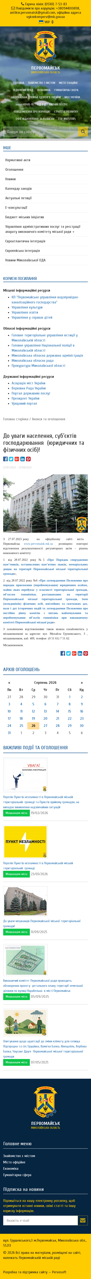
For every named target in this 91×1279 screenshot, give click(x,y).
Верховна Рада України (29, 388)
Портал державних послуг (31, 393)
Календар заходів (18, 188)
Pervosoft (59, 1272)
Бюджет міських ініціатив (24, 217)
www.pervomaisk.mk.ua (38, 543)
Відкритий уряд (23, 90)
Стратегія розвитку (66, 111)
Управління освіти (25, 312)
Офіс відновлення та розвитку (35, 119)
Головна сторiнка (15, 419)
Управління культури (27, 307)
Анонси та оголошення (48, 419)
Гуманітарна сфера (66, 90)
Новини (10, 179)
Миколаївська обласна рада (33, 360)
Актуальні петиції (18, 198)
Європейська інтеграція (22, 250)
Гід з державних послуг (52, 104)
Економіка (43, 90)
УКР (46, 22)
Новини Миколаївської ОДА (25, 260)
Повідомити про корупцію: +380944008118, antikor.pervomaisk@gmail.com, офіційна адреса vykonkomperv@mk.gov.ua (45, 12)
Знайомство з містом (41, 83)
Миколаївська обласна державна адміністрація (47, 355)
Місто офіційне (68, 83)
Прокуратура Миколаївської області (38, 365)
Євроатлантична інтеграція (25, 241)
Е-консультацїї (16, 207)
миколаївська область (45, 69)
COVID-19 (28, 104)
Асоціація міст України (28, 383)
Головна (18, 83)
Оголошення (14, 169)
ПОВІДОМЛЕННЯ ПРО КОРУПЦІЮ (32, 111)
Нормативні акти (17, 160)
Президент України (25, 398)
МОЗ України (72, 97)
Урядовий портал (24, 403)
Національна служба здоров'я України (36, 97)
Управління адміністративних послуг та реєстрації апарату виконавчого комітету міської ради (42, 229)
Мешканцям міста (16, 813)
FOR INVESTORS (67, 119)
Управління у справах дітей (32, 317)
